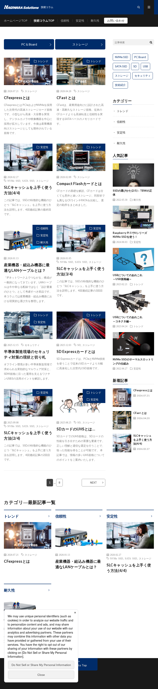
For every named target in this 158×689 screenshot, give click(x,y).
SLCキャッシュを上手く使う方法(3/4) (81, 271)
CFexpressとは (17, 97)
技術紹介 (120, 85)
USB (145, 66)
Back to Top (79, 665)
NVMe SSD (13, 180)
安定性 (80, 20)
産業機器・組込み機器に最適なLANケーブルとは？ (27, 267)
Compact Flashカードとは (79, 183)
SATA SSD (28, 180)
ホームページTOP (15, 20)
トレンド (43, 61)
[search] (151, 42)
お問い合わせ (115, 20)
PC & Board (29, 44)
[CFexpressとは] (122, 397)
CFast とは (66, 97)
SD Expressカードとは (76, 351)
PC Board (140, 57)
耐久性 (95, 20)
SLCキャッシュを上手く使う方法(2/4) (28, 435)
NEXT (93, 482)
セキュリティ (32, 345)
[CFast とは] (122, 420)
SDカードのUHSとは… (76, 429)
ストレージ (80, 44)
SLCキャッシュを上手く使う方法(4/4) (28, 190)
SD (79, 345)
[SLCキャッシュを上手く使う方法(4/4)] (122, 443)
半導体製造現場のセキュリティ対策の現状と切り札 (27, 354)
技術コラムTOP (44, 20)
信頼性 (65, 20)
